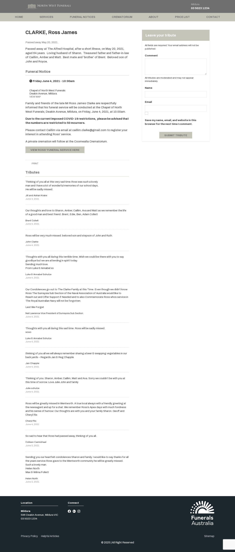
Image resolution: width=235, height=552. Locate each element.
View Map (35, 96)
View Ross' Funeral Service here (54, 150)
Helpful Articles (50, 536)
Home (19, 16)
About (153, 16)
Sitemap (209, 536)
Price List (182, 16)
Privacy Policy (29, 536)
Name (148, 87)
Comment (151, 55)
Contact (213, 16)
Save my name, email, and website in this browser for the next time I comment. (170, 122)
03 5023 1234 (200, 8)
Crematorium (122, 16)
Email (148, 102)
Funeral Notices (82, 16)
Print (35, 163)
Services (46, 16)
